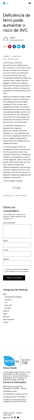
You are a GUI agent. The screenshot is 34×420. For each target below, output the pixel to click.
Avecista (8, 300)
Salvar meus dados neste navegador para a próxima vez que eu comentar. (17, 270)
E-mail (5, 250)
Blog (4, 294)
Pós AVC (8, 308)
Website (6, 259)
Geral (5, 314)
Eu (6, 303)
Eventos (6, 311)
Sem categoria (8, 319)
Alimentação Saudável (13, 297)
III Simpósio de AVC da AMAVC (14, 397)
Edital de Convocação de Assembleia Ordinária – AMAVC (15, 387)
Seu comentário (9, 223)
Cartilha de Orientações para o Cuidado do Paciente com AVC (15, 401)
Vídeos (5, 322)
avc (13, 195)
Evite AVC (8, 305)
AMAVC (13, 38)
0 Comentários (16, 56)
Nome (5, 241)
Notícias (6, 56)
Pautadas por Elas (10, 391)
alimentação (7, 195)
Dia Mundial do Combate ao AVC (15, 394)
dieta (17, 195)
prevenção (23, 195)
